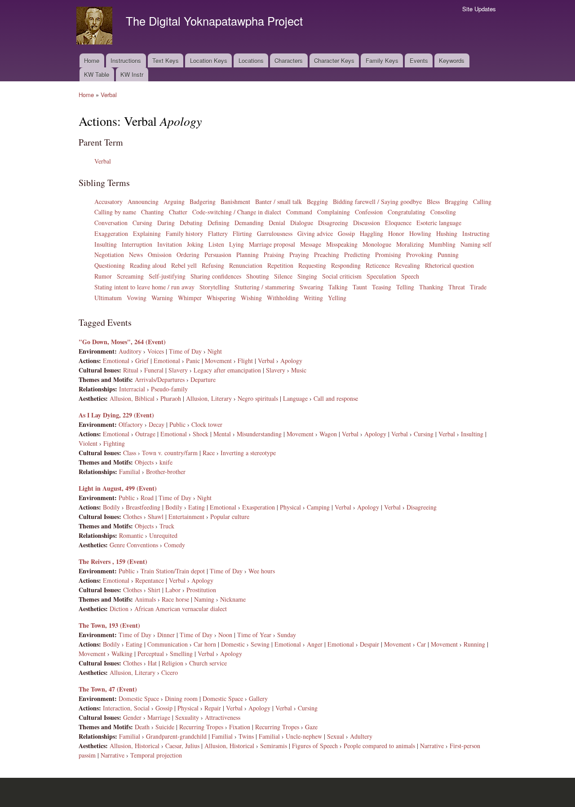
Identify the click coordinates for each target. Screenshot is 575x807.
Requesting (312, 265)
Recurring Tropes (201, 727)
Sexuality (187, 717)
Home (91, 60)
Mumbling (442, 244)
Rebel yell (184, 265)
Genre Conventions (134, 545)
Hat (152, 663)
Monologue (377, 244)
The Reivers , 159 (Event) (113, 561)
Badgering (203, 201)
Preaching (326, 254)
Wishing (251, 297)
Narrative (432, 745)
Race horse (175, 599)
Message (310, 244)
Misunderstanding (259, 434)
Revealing (407, 265)
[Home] (95, 26)
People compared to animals (379, 745)
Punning (448, 254)
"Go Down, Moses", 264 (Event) (122, 341)
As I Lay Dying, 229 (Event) (116, 415)
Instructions (126, 60)
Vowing (136, 297)
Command (299, 212)
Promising (388, 254)
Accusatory (108, 201)
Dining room (181, 698)
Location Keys (208, 60)
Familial (129, 471)
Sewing (260, 644)
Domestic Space (139, 698)
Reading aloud (148, 265)
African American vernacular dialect (180, 608)
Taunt (360, 287)
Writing (313, 297)
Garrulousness (274, 233)
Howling (420, 233)
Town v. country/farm (170, 452)
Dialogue (301, 222)
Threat (456, 287)
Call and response (336, 398)
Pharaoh (170, 398)
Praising (274, 254)
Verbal (109, 94)
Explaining (147, 233)
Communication (167, 644)
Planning (247, 254)
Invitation (169, 244)
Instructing (476, 233)
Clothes (132, 516)
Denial (277, 222)
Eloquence (398, 222)
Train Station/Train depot (173, 571)
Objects (144, 462)
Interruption (137, 244)
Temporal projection (156, 755)
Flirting (242, 233)
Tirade (478, 287)
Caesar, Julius (182, 745)
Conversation (111, 222)
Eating (196, 507)
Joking (195, 244)
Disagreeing (333, 222)
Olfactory (131, 424)
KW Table (96, 74)
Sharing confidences (215, 276)
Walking (122, 653)
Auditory (130, 351)
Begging (317, 201)
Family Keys (382, 60)
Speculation (381, 276)
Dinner (166, 634)
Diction (119, 608)
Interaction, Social (126, 708)
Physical (290, 507)
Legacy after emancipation (227, 370)
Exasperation (258, 507)
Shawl (156, 516)
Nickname (233, 599)
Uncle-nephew (304, 736)
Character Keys (334, 60)
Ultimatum (108, 297)
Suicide (164, 727)
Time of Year (254, 634)
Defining (219, 222)
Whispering (221, 297)
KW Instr (131, 74)
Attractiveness (222, 717)
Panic (193, 360)
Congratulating (406, 212)
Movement (218, 360)
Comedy (174, 545)
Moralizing (410, 244)
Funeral (154, 370)
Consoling (443, 212)
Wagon (328, 434)
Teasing (381, 287)
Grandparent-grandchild (176, 736)
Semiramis (273, 745)
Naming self (475, 244)
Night (215, 351)
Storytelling (214, 287)
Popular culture (229, 516)
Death (142, 727)
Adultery (361, 736)
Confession (369, 212)
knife (165, 462)
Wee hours (261, 571)
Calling (482, 201)
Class (129, 452)
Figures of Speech (315, 745)
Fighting (114, 443)
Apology (291, 360)
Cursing (142, 222)
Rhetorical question (449, 265)
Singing (307, 276)
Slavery (178, 370)
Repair (212, 708)
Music (298, 370)
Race (209, 452)
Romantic (131, 535)
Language (295, 398)
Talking (338, 287)
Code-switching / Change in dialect (236, 212)
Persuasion (217, 254)
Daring (166, 222)
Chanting (152, 212)
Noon (225, 634)
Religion (172, 663)
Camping (318, 507)
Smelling (181, 653)
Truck (166, 526)
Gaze (311, 727)
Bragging (456, 201)
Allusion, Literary (209, 398)
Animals (145, 599)
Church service (208, 663)
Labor (173, 589)
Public (177, 424)
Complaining (333, 212)
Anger (315, 644)
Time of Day (185, 351)
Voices (155, 351)
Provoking (419, 254)
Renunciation (245, 265)
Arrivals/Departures (160, 379)
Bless (433, 201)
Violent (88, 443)
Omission (160, 254)
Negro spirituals (258, 398)
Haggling (371, 233)
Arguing (174, 201)
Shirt (154, 589)
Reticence (378, 265)
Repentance (149, 580)
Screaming (130, 276)
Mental (222, 434)
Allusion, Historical (134, 745)
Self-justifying (167, 276)
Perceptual (150, 653)
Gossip (346, 233)
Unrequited (163, 535)
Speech (410, 276)
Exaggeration (111, 233)
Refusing (213, 265)
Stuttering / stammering (264, 287)
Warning (162, 297)
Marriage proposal (272, 244)
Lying (236, 244)
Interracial (132, 389)
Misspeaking (342, 244)
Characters (288, 60)
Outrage (145, 434)
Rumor (103, 276)
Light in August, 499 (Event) (118, 488)
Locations (251, 60)
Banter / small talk (278, 201)
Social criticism (342, 276)
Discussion (366, 222)
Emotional (116, 360)
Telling (405, 287)
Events (419, 60)
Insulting (105, 244)
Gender (132, 717)
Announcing (143, 201)
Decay (156, 424)
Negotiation (109, 254)
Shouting (257, 276)
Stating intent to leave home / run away (144, 287)
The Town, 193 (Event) (109, 625)
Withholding (283, 297)
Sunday (286, 634)
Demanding (249, 222)
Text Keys (165, 60)
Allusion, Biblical (132, 398)
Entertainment (186, 516)
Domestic (233, 644)
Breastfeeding (143, 507)
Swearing (311, 287)
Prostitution (201, 589)
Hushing (446, 233)
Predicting (357, 254)
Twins (246, 736)
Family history (184, 233)
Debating (191, 222)
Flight (245, 360)
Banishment (235, 201)
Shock (200, 434)
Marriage (158, 717)
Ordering (188, 254)
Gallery (258, 698)
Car (421, 644)
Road (147, 497)
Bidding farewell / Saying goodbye (377, 201)
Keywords (451, 60)
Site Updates (479, 8)
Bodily (111, 507)
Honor (396, 233)
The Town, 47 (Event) (108, 689)
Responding (346, 265)
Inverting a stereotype (248, 452)
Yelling (337, 297)
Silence (283, 276)
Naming (204, 599)
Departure (203, 379)
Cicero (169, 672)
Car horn (205, 644)
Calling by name (115, 212)
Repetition (280, 265)
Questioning (109, 265)
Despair (369, 644)
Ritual (130, 370)
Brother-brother (166, 471)
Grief (142, 360)
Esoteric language (438, 222)
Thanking (431, 287)
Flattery (218, 233)
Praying (299, 254)
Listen (216, 244)
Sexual (335, 736)
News (136, 254)
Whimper (190, 297)
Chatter (178, 212)
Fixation (239, 727)
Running (474, 644)
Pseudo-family (169, 389)
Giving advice (315, 233)
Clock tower (206, 424)
